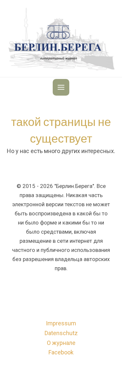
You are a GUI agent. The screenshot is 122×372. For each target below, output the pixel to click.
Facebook (61, 352)
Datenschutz (61, 333)
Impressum (61, 323)
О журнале (61, 342)
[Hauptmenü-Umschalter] (61, 87)
